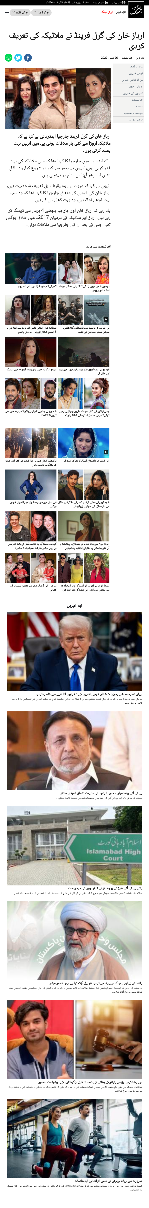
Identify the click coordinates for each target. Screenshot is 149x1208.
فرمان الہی (115, 3)
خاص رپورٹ (136, 119)
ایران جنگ (107, 12)
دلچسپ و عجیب (133, 113)
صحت (139, 106)
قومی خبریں (136, 73)
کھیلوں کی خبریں (133, 93)
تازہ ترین (121, 12)
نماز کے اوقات (98, 3)
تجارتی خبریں (135, 86)
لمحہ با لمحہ (136, 66)
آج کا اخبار (42, 12)
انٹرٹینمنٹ (127, 58)
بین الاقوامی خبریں (132, 80)
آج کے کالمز (21, 12)
